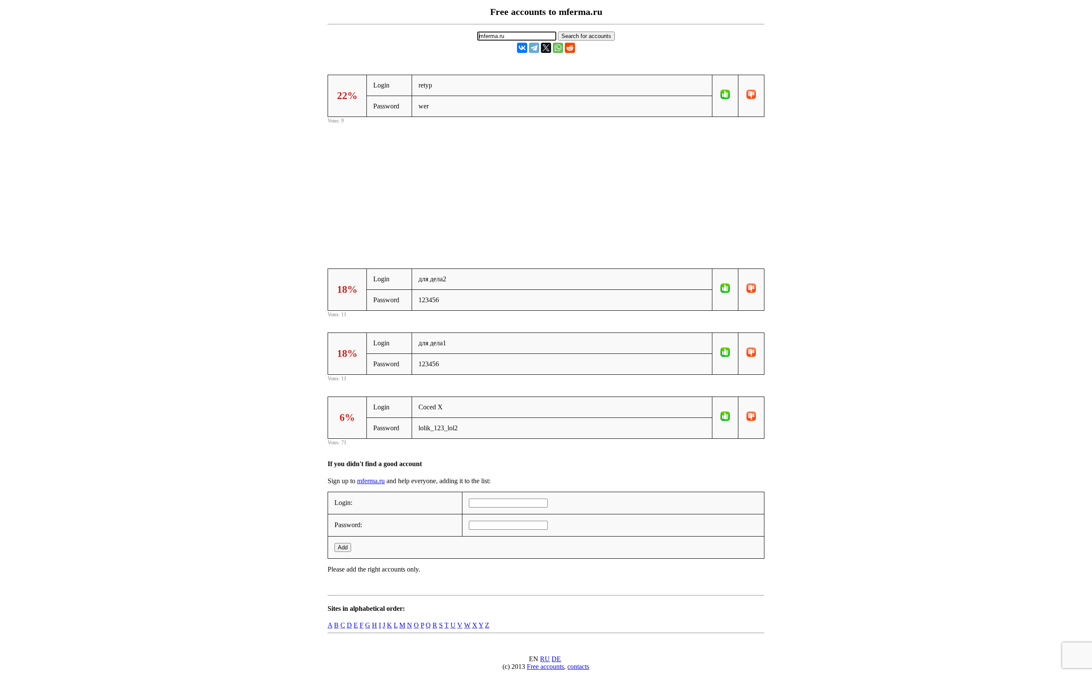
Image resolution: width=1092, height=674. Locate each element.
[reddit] (570, 48)
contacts (578, 666)
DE (556, 658)
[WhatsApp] (558, 48)
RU (545, 658)
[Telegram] (534, 48)
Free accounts (545, 666)
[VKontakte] (522, 48)
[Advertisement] (546, 185)
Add (343, 547)
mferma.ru (371, 480)
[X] (546, 48)
